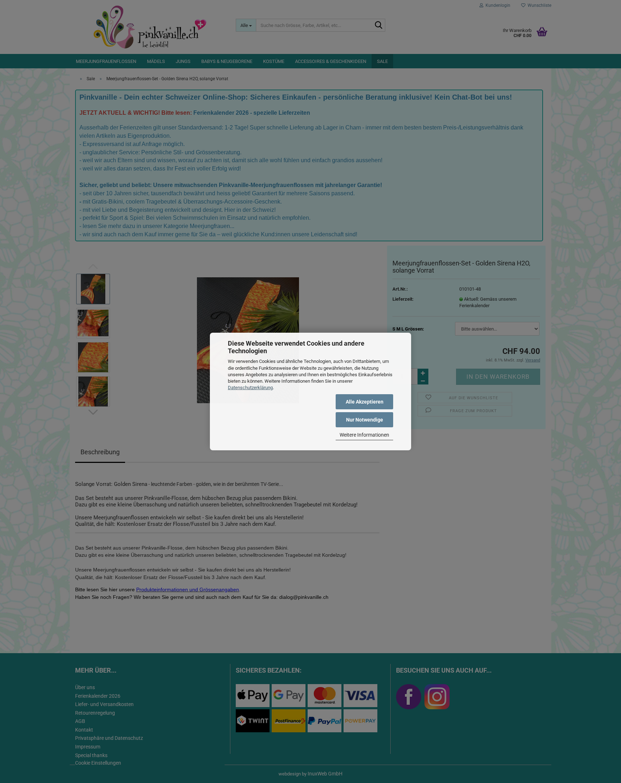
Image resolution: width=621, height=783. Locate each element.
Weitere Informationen (364, 435)
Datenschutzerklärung (250, 387)
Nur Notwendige (364, 420)
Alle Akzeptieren (364, 402)
